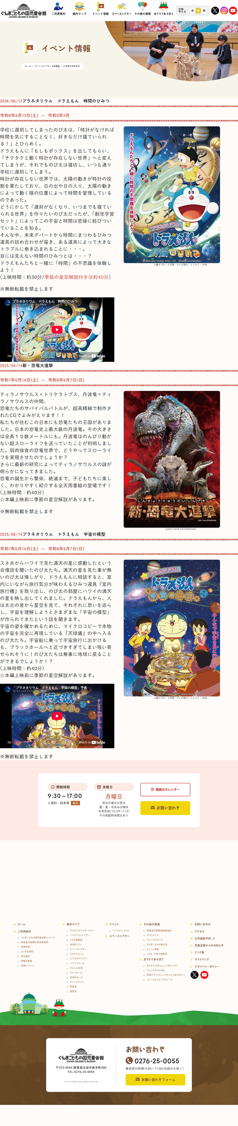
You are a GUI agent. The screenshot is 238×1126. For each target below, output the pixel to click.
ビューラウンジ (77, 982)
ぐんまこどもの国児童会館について (38, 937)
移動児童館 (26, 961)
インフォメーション (121, 930)
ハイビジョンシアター (80, 935)
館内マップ (73, 924)
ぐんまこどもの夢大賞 (157, 944)
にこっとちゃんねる (156, 970)
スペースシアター (78, 949)
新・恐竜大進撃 (38, 365)
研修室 (73, 987)
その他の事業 (152, 924)
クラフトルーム (77, 954)
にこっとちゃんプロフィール (160, 980)
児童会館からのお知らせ (209, 945)
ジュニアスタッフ (155, 940)
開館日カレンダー (168, 789)
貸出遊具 (25, 956)
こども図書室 (76, 940)
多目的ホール (76, 977)
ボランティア (153, 935)
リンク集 (199, 952)
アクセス (200, 931)
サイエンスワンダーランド (82, 930)
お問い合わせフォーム (159, 1079)
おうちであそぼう (154, 959)
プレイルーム (76, 973)
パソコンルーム (77, 963)
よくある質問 (27, 951)
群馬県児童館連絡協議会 (159, 930)
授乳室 (73, 991)
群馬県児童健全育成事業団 (34, 942)
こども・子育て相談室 (157, 954)
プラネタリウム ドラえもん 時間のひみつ (66, 101)
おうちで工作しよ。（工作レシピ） (162, 966)
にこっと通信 (153, 949)
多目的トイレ (76, 944)
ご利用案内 (24, 931)
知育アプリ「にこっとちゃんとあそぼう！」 (166, 975)
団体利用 (25, 947)
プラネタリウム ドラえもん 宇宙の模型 (64, 534)
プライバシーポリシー (207, 966)
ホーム (22, 924)
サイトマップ (202, 959)
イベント (114, 924)
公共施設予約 (203, 938)
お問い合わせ (168, 808)
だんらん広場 (76, 968)
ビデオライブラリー (79, 958)
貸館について (27, 966)
